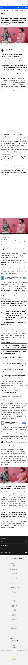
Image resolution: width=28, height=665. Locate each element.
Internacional (22, 10)
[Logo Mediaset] (14, 559)
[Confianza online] (14, 660)
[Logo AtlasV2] (14, 619)
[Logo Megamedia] (14, 653)
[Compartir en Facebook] (26, 74)
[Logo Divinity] (14, 578)
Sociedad (16, 10)
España (7, 10)
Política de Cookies (14, 642)
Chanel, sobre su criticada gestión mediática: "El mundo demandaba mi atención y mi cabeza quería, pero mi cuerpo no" (14, 242)
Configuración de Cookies (14, 640)
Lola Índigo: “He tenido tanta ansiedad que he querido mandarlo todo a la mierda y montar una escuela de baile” (13, 159)
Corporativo (4, 545)
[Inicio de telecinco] (1, 7)
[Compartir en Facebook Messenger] (23, 74)
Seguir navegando (6, 549)
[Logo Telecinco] (14, 569)
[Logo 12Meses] (14, 615)
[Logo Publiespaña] (14, 624)
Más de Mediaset (6, 552)
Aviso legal (14, 635)
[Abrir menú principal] (26, 7)
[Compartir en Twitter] (20, 74)
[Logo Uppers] (14, 605)
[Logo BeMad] (14, 601)
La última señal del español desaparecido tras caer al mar (13, 4)
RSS (14, 645)
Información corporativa (14, 636)
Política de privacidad (14, 638)
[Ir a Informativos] (7, 7)
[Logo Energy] (14, 596)
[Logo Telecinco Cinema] (14, 610)
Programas (4, 541)
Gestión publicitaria (14, 643)
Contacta (14, 647)
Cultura (3, 13)
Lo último (3, 10)
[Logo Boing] (14, 592)
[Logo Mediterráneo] (14, 628)
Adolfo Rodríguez (8, 49)
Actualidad (4, 538)
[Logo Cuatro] (14, 574)
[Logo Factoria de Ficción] (14, 587)
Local (12, 10)
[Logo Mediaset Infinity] (14, 564)
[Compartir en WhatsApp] (17, 74)
